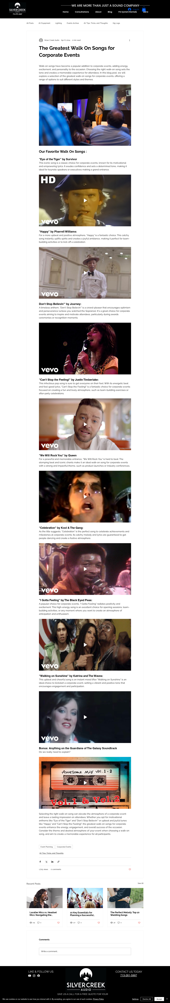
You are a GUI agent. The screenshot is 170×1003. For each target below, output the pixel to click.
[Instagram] (34, 975)
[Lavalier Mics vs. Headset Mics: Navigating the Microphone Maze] (45, 898)
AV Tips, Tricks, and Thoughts (96, 23)
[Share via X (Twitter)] (46, 861)
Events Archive (73, 23)
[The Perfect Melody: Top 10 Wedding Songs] (125, 898)
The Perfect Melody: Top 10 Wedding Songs (124, 913)
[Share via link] (58, 861)
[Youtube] (29, 975)
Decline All (147, 999)
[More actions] (129, 40)
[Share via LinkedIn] (52, 861)
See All (140, 883)
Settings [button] (135, 999)
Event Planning (47, 847)
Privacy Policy (98, 999)
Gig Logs (116, 23)
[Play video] (85, 200)
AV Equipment (44, 23)
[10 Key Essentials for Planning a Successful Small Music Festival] (85, 898)
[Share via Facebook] (40, 861)
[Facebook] (38, 975)
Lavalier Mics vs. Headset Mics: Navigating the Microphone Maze (43, 913)
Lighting (58, 23)
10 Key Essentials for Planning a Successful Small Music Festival (81, 913)
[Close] (167, 999)
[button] (98, 12)
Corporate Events (64, 847)
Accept (159, 999)
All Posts (30, 23)
